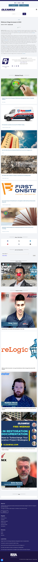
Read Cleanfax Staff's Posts (5, 67)
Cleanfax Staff (10, 24)
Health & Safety (4, 178)
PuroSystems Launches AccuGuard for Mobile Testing (13, 124)
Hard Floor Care (4, 231)
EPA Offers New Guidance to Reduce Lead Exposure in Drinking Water (16, 175)
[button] (15, 3)
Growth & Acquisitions (5, 127)
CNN (18, 31)
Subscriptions (3, 526)
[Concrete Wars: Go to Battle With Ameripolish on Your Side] (19, 311)
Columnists (3, 519)
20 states (33, 32)
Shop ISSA (2, 535)
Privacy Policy (35, 559)
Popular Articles (3, 522)
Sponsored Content (4, 524)
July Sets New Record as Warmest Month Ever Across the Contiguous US (17, 150)
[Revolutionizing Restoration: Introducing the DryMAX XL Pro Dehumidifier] (19, 471)
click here (23, 53)
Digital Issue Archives (4, 521)
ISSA (2, 102)
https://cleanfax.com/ (23, 62)
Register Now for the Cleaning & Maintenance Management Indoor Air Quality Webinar (15, 541)
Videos (2, 533)
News (19, 19)
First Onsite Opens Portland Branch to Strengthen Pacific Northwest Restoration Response (15, 549)
